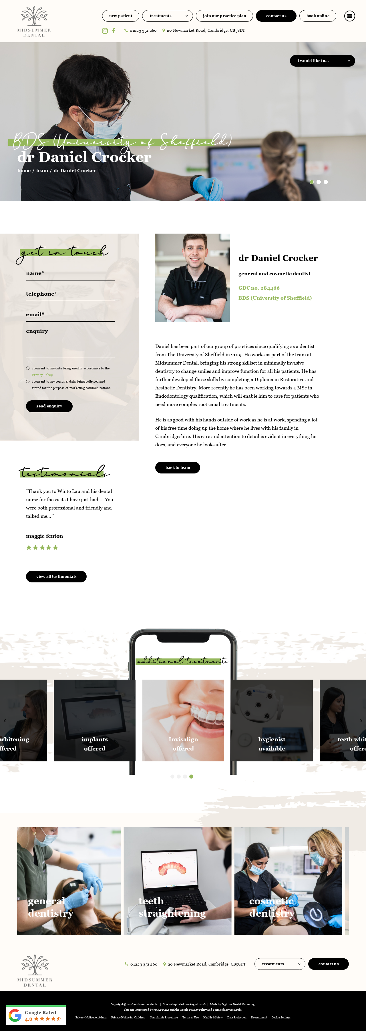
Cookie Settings (281, 1017)
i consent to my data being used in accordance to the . (70, 372)
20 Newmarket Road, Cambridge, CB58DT (206, 30)
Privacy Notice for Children (128, 1017)
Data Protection (236, 1017)
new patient (120, 16)
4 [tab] (191, 777)
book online (318, 16)
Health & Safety (213, 1017)
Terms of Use (190, 1017)
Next (339, 175)
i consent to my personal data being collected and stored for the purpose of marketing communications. (71, 385)
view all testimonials (56, 576)
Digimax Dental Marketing (238, 1004)
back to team (178, 467)
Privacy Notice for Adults (91, 1017)
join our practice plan (224, 16)
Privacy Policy (42, 375)
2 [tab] (179, 777)
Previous (325, 175)
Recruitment (259, 1017)
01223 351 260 (143, 30)
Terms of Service (223, 1009)
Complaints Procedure (164, 1017)
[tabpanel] (183, 720)
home (24, 170)
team (42, 170)
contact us (276, 16)
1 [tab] (172, 777)
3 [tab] (185, 777)
